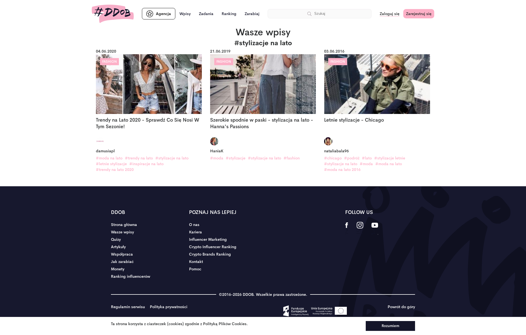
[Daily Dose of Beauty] (113, 14)
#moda (216, 158)
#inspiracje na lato (146, 163)
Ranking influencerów (130, 276)
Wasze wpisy (122, 232)
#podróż (351, 158)
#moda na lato (109, 158)
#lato (367, 158)
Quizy (116, 239)
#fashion (292, 158)
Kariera (195, 232)
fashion (109, 61)
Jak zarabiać (122, 261)
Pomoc (195, 269)
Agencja (163, 13)
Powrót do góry (401, 306)
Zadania (206, 13)
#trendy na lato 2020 (115, 169)
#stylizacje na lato (171, 158)
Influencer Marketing (208, 239)
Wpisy (185, 13)
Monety (117, 269)
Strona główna (124, 224)
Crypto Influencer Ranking (212, 246)
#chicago (333, 158)
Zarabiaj (252, 13)
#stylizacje (235, 158)
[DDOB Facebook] (346, 228)
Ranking (229, 13)
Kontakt (196, 261)
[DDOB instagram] (359, 228)
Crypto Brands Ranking (210, 254)
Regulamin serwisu (128, 306)
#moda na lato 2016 (342, 169)
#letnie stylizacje (111, 163)
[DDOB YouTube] (374, 228)
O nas (194, 224)
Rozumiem (390, 325)
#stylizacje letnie (389, 158)
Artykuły (118, 246)
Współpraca (122, 254)
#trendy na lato (139, 158)
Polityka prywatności (168, 306)
